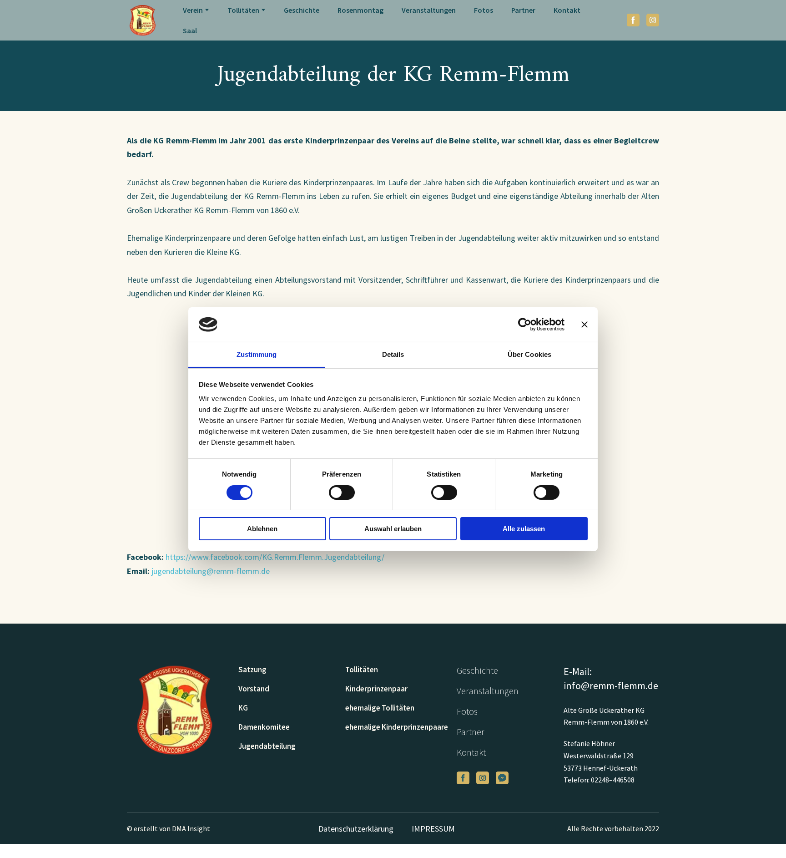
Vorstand (253, 689)
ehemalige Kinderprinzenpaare (396, 727)
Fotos (483, 10)
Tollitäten (361, 670)
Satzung (252, 670)
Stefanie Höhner (589, 743)
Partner (523, 10)
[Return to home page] (142, 20)
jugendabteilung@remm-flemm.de (210, 571)
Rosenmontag (360, 10)
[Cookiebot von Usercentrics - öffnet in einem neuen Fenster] (524, 324)
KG (243, 708)
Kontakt (567, 10)
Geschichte (301, 10)
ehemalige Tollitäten (379, 708)
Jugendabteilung (267, 746)
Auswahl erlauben (393, 529)
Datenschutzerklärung (355, 828)
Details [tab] (393, 354)
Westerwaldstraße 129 (599, 755)
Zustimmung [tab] (257, 354)
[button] (633, 20)
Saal (190, 30)
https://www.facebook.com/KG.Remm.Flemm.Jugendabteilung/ (275, 557)
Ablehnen (262, 529)
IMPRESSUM (433, 828)
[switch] (342, 492)
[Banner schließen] (584, 324)
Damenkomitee (264, 727)
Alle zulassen (524, 529)
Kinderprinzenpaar (376, 689)
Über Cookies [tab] (529, 354)
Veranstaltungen (429, 10)
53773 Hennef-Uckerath (601, 767)
